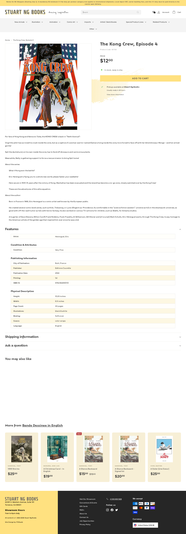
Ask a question (16, 345)
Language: (17, 326)
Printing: (17, 278)
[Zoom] (48, 87)
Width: (16, 301)
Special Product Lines (134, 22)
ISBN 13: (16, 283)
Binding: (16, 316)
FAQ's (82, 510)
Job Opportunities (87, 521)
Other (91, 29)
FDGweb (19, 522)
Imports (87, 22)
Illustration (36, 22)
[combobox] (111, 12)
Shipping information (21, 337)
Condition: (17, 250)
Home (7, 40)
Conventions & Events (88, 502)
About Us (83, 513)
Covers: (16, 321)
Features (11, 229)
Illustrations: (18, 311)
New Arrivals (20, 22)
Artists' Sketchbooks (108, 22)
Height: (16, 296)
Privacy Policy (85, 524)
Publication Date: (20, 273)
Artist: (16, 236)
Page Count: (18, 306)
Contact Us (84, 517)
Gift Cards (84, 506)
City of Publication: (21, 263)
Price (102, 56)
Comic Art (71, 22)
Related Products (160, 22)
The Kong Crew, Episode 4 (23, 40)
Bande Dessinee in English (42, 425)
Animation (53, 22)
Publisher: (17, 268)
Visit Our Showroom (88, 499)
